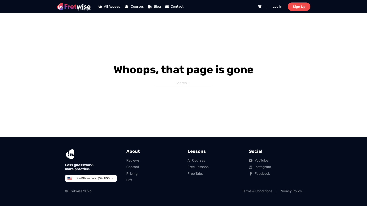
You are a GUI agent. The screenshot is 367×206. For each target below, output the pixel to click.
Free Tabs (195, 173)
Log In (277, 6)
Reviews (133, 160)
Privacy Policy (291, 191)
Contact (132, 167)
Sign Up (299, 7)
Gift (129, 180)
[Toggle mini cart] (259, 6)
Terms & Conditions (257, 191)
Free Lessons (198, 167)
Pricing (132, 173)
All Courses (196, 160)
